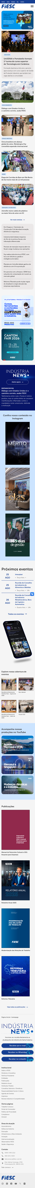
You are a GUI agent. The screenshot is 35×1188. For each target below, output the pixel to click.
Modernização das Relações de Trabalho (15, 950)
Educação (4, 1131)
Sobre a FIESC (5, 1070)
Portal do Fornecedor (8, 1109)
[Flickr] (24, 1184)
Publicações (5, 1081)
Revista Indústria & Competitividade (13, 1099)
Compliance (5, 1114)
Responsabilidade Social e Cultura (12, 1091)
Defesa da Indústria (7, 1129)
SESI (8, 2)
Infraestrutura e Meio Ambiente (11, 1134)
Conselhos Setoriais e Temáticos (11, 1088)
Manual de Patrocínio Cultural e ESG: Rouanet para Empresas (14, 853)
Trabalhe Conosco (7, 1107)
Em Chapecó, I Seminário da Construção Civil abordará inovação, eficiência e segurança (16, 229)
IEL (18, 2)
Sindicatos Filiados (7, 1086)
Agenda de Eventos (7, 1093)
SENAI (13, 2)
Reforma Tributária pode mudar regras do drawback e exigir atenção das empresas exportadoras (17, 284)
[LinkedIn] (7, 1184)
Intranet (4, 1117)
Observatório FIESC (7, 1142)
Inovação (4, 1136)
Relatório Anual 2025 (8, 903)
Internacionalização (7, 1139)
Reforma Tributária (8, 999)
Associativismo (6, 1126)
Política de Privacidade (8, 1112)
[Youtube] (16, 1184)
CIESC (22, 2)
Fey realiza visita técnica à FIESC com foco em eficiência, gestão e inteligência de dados (16, 256)
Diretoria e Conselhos (8, 1073)
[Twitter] (20, 1184)
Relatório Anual (6, 1083)
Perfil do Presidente (7, 1076)
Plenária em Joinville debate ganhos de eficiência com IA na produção (17, 265)
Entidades (4, 1078)
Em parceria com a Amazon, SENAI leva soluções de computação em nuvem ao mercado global (17, 274)
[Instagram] (2, 1184)
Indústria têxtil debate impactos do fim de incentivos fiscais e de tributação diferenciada (15, 239)
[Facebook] (11, 1184)
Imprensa (4, 1096)
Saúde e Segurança (7, 1144)
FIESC (3, 2)
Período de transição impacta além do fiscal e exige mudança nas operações (17, 248)
